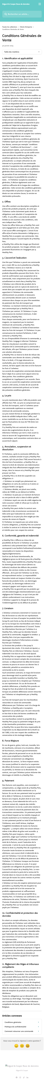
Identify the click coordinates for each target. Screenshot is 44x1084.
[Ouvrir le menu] (40, 4)
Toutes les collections (9, 27)
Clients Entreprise (26, 27)
